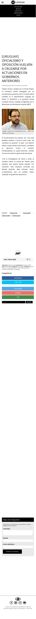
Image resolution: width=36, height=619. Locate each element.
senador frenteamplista (8, 269)
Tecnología (18, 7)
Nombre (5, 538)
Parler (18, 293)
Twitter (18, 282)
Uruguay (17, 269)
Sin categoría (21, 266)
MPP (19, 268)
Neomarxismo (25, 268)
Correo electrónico (8, 544)
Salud (18, 15)
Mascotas (18, 11)
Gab (18, 297)
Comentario (6, 529)
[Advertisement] (18, 36)
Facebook (18, 278)
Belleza (18, 9)
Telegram (18, 289)
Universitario (18, 13)
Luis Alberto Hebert (12, 268)
